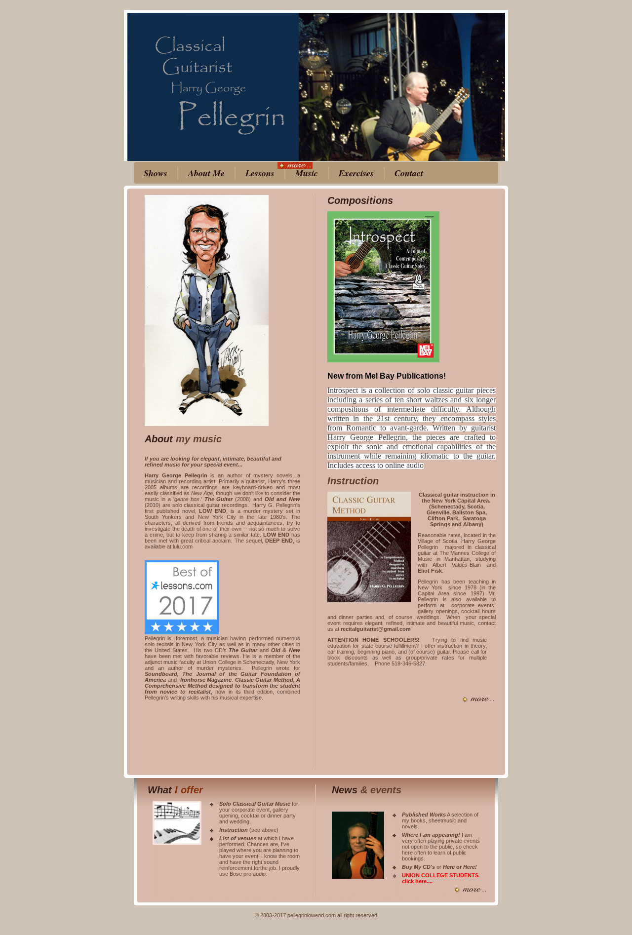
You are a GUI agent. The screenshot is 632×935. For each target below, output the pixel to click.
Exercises (356, 173)
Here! (470, 867)
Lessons (260, 173)
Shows (155, 173)
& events (380, 789)
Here (449, 867)
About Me (206, 173)
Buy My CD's (418, 867)
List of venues (237, 838)
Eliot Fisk (430, 571)
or (459, 867)
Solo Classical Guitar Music (254, 804)
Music (306, 173)
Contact (409, 173)
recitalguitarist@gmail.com (376, 629)
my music (199, 438)
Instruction (353, 480)
